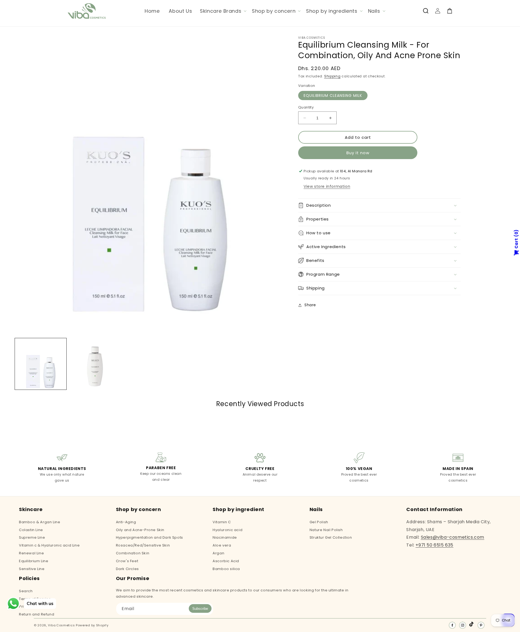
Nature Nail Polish (326, 529)
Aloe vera (222, 545)
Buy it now (357, 153)
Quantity (306, 107)
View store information (327, 186)
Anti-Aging (126, 522)
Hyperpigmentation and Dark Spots (149, 537)
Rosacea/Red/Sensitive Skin (143, 545)
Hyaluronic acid (227, 529)
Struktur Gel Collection (331, 537)
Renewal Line (31, 553)
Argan (218, 553)
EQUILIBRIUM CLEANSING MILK (333, 95)
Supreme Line (32, 537)
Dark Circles (127, 568)
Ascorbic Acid (226, 561)
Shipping (332, 76)
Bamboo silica (226, 568)
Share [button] (310, 305)
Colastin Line (31, 529)
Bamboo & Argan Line (39, 522)
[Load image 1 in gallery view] (40, 364)
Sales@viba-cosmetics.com (452, 537)
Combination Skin (133, 553)
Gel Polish (319, 522)
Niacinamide (225, 537)
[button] (223, 11)
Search (26, 591)
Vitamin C (222, 522)
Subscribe (200, 609)
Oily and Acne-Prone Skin (140, 529)
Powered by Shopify (92, 625)
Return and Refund (36, 614)
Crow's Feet (127, 561)
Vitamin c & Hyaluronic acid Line (49, 545)
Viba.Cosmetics (61, 625)
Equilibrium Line (33, 561)
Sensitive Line (31, 568)
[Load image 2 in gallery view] (95, 364)
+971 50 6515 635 (434, 545)
